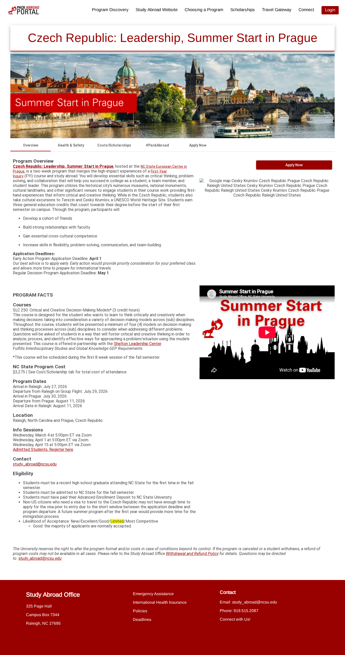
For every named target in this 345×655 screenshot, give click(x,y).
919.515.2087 (246, 611)
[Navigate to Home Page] (23, 10)
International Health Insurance (160, 602)
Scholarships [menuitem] (242, 9)
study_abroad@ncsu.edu (35, 464)
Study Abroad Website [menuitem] (157, 9)
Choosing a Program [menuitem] (204, 9)
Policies (140, 611)
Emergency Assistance (153, 594)
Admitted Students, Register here (43, 449)
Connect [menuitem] (306, 9)
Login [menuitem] (330, 10)
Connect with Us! (235, 619)
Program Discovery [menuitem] (110, 9)
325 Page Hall (39, 606)
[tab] (30, 145)
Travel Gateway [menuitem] (276, 9)
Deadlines (142, 619)
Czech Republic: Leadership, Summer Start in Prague (63, 166)
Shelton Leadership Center (137, 343)
